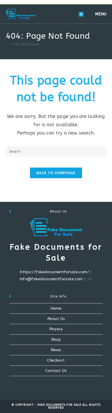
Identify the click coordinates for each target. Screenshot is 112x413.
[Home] (7, 44)
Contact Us (56, 370)
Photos (56, 329)
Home (56, 308)
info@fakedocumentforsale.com (51, 279)
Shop (56, 339)
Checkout (56, 360)
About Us (56, 318)
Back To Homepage (56, 173)
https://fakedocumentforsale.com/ (54, 272)
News (56, 350)
